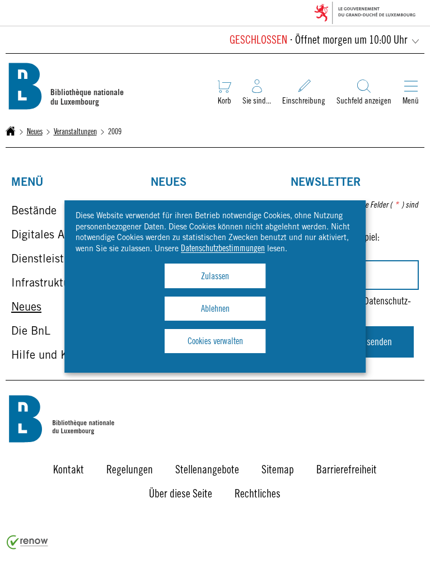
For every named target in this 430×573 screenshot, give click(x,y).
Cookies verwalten (215, 341)
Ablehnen (215, 309)
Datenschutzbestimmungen (223, 249)
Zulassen (215, 277)
